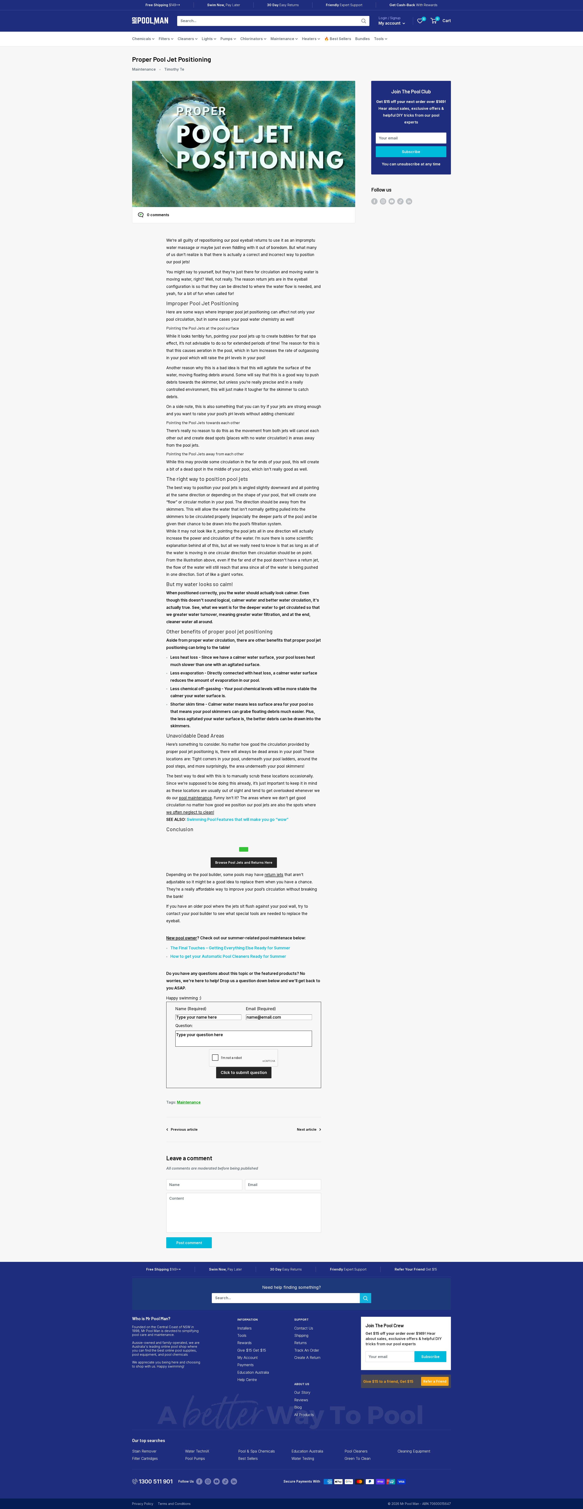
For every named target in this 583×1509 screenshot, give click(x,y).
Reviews (301, 1400)
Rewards (244, 1342)
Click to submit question (244, 1072)
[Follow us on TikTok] (400, 201)
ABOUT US (301, 1384)
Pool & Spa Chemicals (256, 1451)
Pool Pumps (195, 1458)
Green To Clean (358, 1458)
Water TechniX (197, 1451)
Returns (300, 1342)
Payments (245, 1365)
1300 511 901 (156, 1481)
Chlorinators (251, 38)
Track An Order (306, 1350)
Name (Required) (190, 1009)
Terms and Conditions (174, 1504)
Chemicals (141, 38)
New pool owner (181, 938)
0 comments (158, 215)
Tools (379, 38)
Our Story (302, 1392)
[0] (420, 21)
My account (389, 23)
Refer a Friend (434, 1381)
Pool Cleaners (356, 1451)
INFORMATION (247, 1319)
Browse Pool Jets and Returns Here (243, 862)
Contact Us (303, 1328)
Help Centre (247, 1379)
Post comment (189, 1242)
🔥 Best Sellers (337, 38)
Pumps (226, 38)
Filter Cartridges (145, 1458)
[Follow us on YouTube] (392, 201)
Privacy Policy (142, 1504)
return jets (274, 874)
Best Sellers (248, 1458)
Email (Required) (261, 1009)
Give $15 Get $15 (251, 1350)
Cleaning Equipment (414, 1451)
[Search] (363, 21)
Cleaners (186, 38)
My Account (247, 1357)
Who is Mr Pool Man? (151, 1318)
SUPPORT (301, 1319)
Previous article (184, 1129)
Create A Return (307, 1357)
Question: (184, 1025)
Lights (207, 38)
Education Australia (253, 1372)
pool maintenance (195, 798)
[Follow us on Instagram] (383, 201)
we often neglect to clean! (190, 812)
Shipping (301, 1335)
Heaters (309, 38)
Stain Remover (144, 1451)
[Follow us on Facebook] (374, 201)
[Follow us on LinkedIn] (409, 201)
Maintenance (282, 38)
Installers (244, 1328)
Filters (164, 38)
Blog (298, 1407)
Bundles (362, 38)
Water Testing (303, 1458)
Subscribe (411, 151)
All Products (304, 1414)
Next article (307, 1129)
